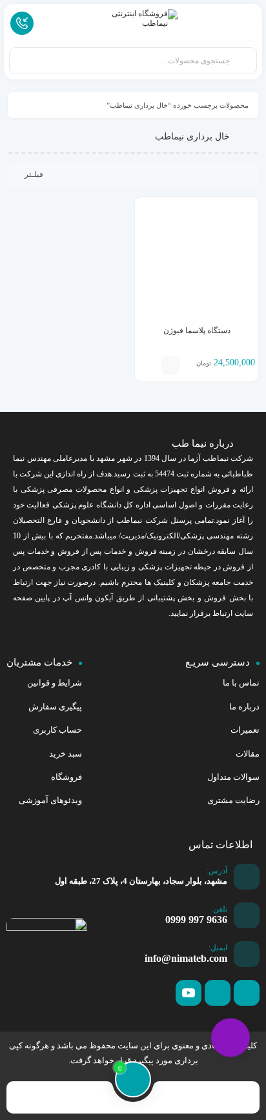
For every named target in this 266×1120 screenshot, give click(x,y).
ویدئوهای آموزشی (50, 800)
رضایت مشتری (233, 800)
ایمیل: (218, 947)
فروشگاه (66, 777)
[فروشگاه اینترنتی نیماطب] (133, 22)
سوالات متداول (233, 777)
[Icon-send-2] (247, 993)
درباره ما (244, 706)
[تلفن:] (247, 915)
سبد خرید (65, 754)
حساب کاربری (57, 730)
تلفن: (219, 908)
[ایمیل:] (247, 954)
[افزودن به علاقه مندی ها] (151, 365)
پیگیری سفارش (55, 706)
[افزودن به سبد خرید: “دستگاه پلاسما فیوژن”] (170, 365)
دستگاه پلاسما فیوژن (196, 330)
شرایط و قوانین (54, 682)
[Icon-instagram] (217, 993)
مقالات (248, 754)
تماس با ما (241, 682)
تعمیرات (245, 730)
